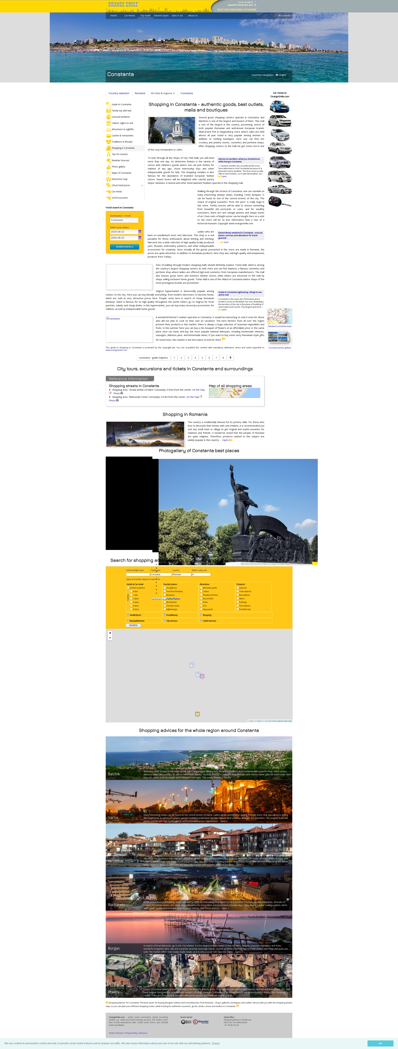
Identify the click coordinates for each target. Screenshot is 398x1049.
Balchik (114, 773)
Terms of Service (116, 1033)
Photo (116, 393)
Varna (113, 817)
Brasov (113, 991)
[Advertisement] (171, 209)
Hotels (113, 15)
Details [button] (216, 1043)
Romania (140, 93)
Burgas (114, 948)
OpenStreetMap (271, 721)
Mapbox (260, 721)
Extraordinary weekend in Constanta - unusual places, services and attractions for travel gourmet (240, 235)
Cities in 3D (177, 15)
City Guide (145, 15)
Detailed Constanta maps (280, 326)
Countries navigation (262, 74)
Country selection (119, 93)
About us (143, 1033)
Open (224, 176)
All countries (284, 15)
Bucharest (116, 904)
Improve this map (284, 721)
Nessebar (116, 861)
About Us (193, 15)
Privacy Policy (131, 1033)
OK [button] (380, 1043)
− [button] (110, 638)
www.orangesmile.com (116, 350)
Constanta (187, 93)
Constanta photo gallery (279, 347)
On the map (193, 396)
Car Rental (129, 15)
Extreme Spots (161, 15)
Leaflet (251, 721)
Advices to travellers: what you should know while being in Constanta (239, 160)
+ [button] (110, 633)
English (282, 74)
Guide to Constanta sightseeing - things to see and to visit (240, 293)
